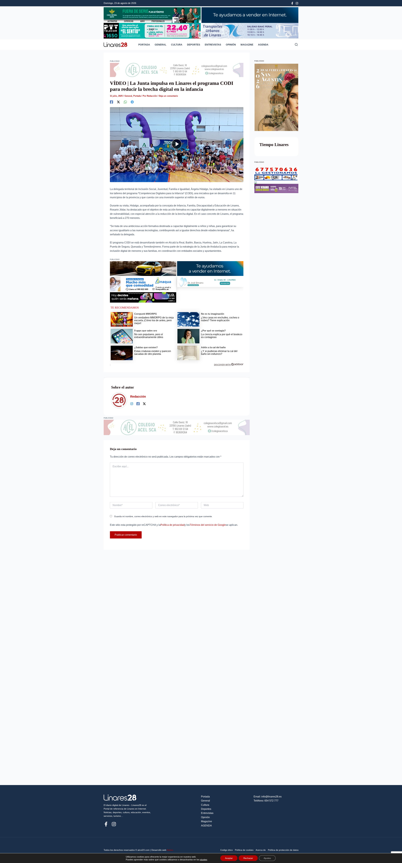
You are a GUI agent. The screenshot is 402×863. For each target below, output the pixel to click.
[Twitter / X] (144, 403)
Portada (144, 44)
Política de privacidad (172, 525)
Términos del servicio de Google (208, 525)
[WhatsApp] (125, 102)
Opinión (231, 44)
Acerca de (261, 850)
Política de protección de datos (283, 850)
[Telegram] (132, 102)
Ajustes (267, 858)
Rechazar (248, 858)
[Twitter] (118, 102)
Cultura (176, 44)
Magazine (247, 44)
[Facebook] (292, 3)
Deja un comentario (168, 96)
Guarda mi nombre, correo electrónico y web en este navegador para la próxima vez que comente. (163, 516)
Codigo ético (226, 850)
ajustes (203, 859)
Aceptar (229, 858)
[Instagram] (297, 3)
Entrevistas (213, 44)
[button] (296, 45)
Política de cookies (244, 850)
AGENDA (263, 44)
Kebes (170, 850)
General (160, 44)
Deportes (193, 44)
